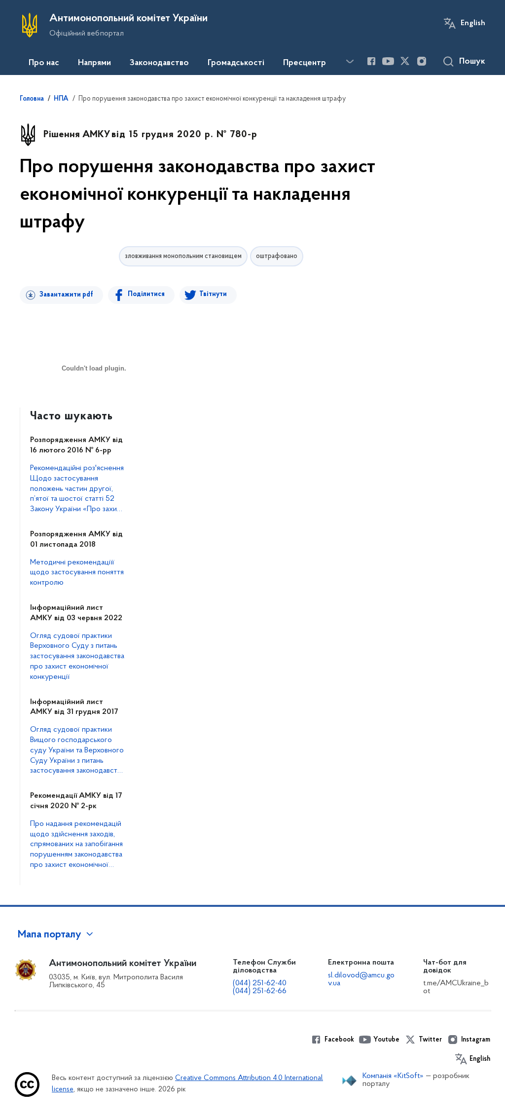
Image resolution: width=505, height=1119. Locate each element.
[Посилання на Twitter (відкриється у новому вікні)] (405, 61)
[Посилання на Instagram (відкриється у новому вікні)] (422, 61)
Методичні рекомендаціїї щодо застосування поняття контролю (77, 573)
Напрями (94, 63)
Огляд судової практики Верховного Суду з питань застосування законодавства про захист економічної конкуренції (77, 656)
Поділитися (146, 294)
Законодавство (159, 63)
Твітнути (213, 294)
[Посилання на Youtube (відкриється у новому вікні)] (388, 61)
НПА (61, 99)
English (473, 23)
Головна (32, 99)
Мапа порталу (49, 935)
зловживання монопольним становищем (183, 256)
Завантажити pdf (66, 294)
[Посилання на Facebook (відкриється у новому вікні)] (371, 61)
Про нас (44, 63)
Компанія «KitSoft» (393, 1076)
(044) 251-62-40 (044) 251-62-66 (260, 987)
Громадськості (236, 63)
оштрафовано (276, 256)
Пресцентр (304, 63)
